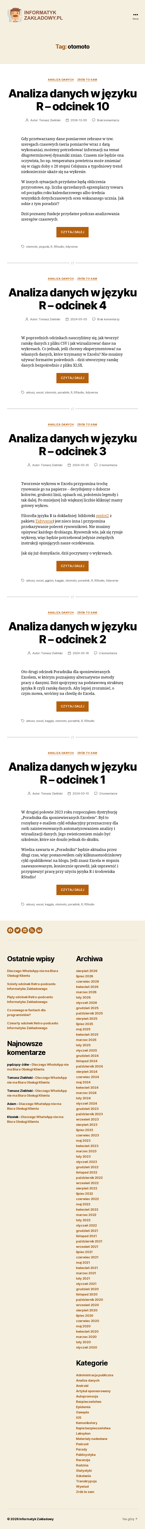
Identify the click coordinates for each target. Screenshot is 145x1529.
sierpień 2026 (86, 971)
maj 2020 (83, 1326)
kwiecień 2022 (87, 1209)
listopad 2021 (86, 1236)
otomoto (31, 246)
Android (82, 1386)
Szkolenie (83, 1476)
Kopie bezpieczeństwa (93, 1428)
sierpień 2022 (86, 1188)
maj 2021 (83, 1262)
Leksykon (83, 1433)
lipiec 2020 (84, 1315)
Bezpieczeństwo (88, 1401)
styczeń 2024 (86, 1103)
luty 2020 (83, 1342)
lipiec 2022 (84, 1193)
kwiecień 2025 (87, 1034)
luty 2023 (83, 1156)
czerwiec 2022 (87, 1199)
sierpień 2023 (86, 1125)
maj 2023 (83, 1140)
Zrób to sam (87, 79)
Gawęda (82, 1412)
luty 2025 (83, 1045)
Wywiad (82, 1486)
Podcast (82, 1444)
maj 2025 (83, 1029)
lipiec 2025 (84, 1024)
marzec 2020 (86, 1337)
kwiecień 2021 (87, 1268)
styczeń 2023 (86, 1162)
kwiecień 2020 (87, 1331)
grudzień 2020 (87, 1289)
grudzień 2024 (87, 1056)
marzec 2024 (86, 1093)
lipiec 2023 (84, 1130)
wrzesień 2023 (87, 1119)
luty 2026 (83, 997)
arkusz (30, 392)
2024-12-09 (79, 120)
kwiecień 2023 (87, 1146)
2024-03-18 (81, 653)
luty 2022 (83, 1220)
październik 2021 (89, 1241)
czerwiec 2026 (87, 981)
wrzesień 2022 (87, 1183)
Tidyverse (44, 521)
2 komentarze (108, 465)
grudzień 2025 (87, 1008)
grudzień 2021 (87, 1231)
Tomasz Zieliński (50, 120)
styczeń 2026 (86, 1003)
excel (40, 392)
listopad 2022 (86, 1172)
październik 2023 (89, 1114)
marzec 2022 (86, 1215)
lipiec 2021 (84, 1252)
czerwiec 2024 (87, 1077)
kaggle (59, 580)
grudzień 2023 (87, 1109)
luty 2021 (83, 1278)
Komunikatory (86, 1423)
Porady (81, 1449)
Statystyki (84, 1470)
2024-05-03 (78, 319)
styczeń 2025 (86, 1050)
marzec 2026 (86, 992)
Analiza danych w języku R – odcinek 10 (72, 99)
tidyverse (71, 246)
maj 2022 (83, 1204)
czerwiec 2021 (87, 1257)
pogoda (44, 246)
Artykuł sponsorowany (93, 1391)
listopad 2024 (86, 1061)
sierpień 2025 (86, 1018)
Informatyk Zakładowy (36, 1519)
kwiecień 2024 (87, 1087)
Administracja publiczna (94, 1375)
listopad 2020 (87, 1294)
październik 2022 (89, 1178)
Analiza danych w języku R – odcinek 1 (72, 773)
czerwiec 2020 (87, 1321)
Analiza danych (61, 79)
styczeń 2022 (86, 1225)
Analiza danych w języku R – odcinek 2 (72, 632)
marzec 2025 (86, 1040)
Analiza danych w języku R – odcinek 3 (72, 444)
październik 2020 (89, 1300)
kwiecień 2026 (87, 987)
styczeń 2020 (86, 1347)
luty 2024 (83, 1098)
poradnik (63, 392)
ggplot (49, 580)
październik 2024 (89, 1066)
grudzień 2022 (87, 1167)
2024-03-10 (80, 793)
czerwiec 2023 (87, 1135)
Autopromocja (87, 1396)
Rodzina (82, 1465)
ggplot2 (102, 515)
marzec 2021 (86, 1273)
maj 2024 (83, 1082)
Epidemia (83, 1407)
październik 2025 (89, 1013)
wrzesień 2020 (87, 1305)
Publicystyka (86, 1455)
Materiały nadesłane (91, 1439)
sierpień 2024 (86, 1071)
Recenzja (83, 1460)
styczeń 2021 (86, 1284)
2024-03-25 (80, 465)
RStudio (59, 246)
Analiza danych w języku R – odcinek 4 (72, 298)
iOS (78, 1417)
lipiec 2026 (84, 976)
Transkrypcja (86, 1481)
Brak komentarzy (108, 120)
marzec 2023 (86, 1151)
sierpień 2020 (87, 1310)
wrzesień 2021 (87, 1246)
